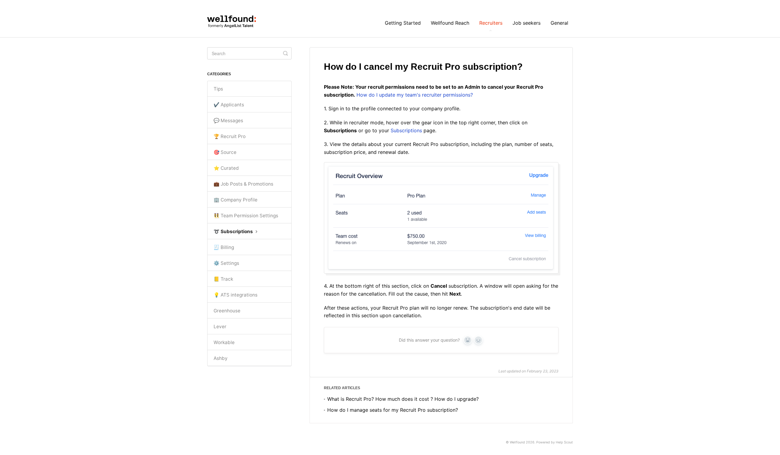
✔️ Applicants (229, 105)
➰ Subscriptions (234, 231)
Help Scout (564, 442)
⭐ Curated (226, 168)
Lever (220, 326)
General (559, 23)
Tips (218, 89)
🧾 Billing (224, 247)
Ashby (221, 358)
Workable (224, 342)
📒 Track (223, 279)
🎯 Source (225, 152)
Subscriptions (406, 130)
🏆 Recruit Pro (230, 136)
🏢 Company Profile (235, 200)
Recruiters (490, 23)
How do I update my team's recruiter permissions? (414, 95)
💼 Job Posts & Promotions (243, 184)
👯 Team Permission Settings (246, 216)
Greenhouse (227, 311)
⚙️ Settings (226, 263)
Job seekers (526, 23)
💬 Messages (228, 120)
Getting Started (403, 23)
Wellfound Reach (450, 23)
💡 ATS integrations (235, 295)
